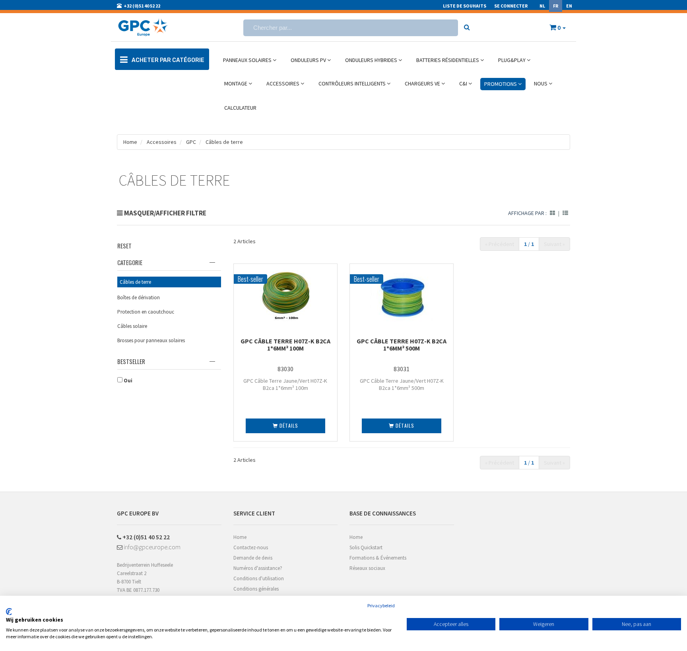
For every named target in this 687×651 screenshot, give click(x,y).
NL (542, 6)
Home (130, 141)
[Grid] (552, 213)
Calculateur (240, 107)
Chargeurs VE (423, 83)
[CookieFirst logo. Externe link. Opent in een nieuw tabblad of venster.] (9, 611)
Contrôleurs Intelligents (352, 83)
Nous (541, 83)
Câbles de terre (224, 141)
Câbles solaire (132, 326)
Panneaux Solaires (248, 60)
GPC (191, 141)
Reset (124, 246)
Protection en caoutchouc (145, 311)
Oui (127, 380)
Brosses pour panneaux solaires (151, 340)
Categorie (129, 262)
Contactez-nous (250, 547)
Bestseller (131, 361)
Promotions (501, 83)
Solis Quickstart (365, 547)
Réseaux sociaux (367, 568)
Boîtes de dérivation (138, 297)
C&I (463, 83)
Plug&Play (512, 60)
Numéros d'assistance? (257, 568)
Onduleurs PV (309, 60)
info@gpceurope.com (151, 547)
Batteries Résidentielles (448, 60)
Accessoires (283, 83)
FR (555, 6)
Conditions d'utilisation (258, 578)
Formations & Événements (377, 557)
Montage (236, 83)
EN (569, 6)
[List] (565, 213)
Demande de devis (252, 557)
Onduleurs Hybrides (371, 60)
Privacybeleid (381, 605)
